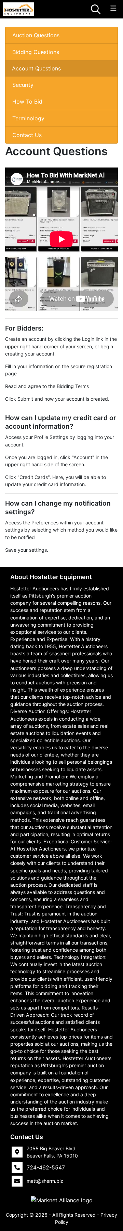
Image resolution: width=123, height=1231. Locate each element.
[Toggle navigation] (113, 8)
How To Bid (27, 101)
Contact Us (27, 135)
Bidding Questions (35, 52)
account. (15, 444)
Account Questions (36, 68)
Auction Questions (35, 35)
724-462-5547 (46, 1167)
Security (22, 84)
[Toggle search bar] (96, 9)
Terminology (28, 118)
